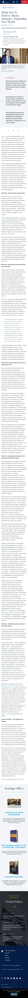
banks (8, 648)
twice (6, 514)
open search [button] (17, 2)
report (19, 594)
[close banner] (27, 990)
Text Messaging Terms (6, 987)
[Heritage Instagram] (11, 979)
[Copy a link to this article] (18, 131)
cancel (11, 670)
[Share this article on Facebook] (13, 131)
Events (7, 953)
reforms (7, 551)
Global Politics (11, 7)
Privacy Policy (4, 984)
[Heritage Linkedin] (14, 979)
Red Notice (8, 224)
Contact (7, 960)
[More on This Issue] (14, 907)
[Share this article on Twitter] (8, 131)
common (7, 714)
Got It (14, 994)
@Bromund (6, 34)
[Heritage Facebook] (8, 979)
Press (6, 955)
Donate (24, 2)
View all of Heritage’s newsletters (10, 969)
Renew (7, 958)
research (19, 502)
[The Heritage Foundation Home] (5, 2)
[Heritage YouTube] (20, 979)
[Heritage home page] (2, 951)
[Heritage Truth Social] (5, 979)
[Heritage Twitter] (2, 979)
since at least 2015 (9, 686)
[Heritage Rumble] (17, 979)
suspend (19, 768)
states (18, 315)
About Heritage (10, 950)
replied (7, 610)
